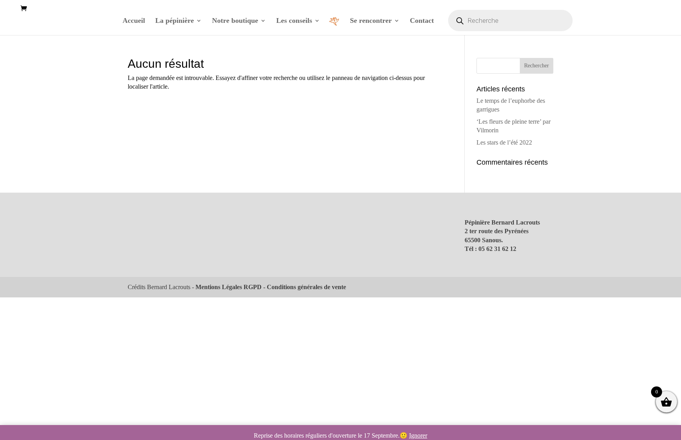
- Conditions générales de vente (304, 287)
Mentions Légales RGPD (228, 287)
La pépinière (174, 21)
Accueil (134, 21)
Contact (422, 21)
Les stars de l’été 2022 (504, 142)
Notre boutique (235, 21)
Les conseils (294, 21)
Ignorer (418, 435)
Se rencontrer (371, 21)
